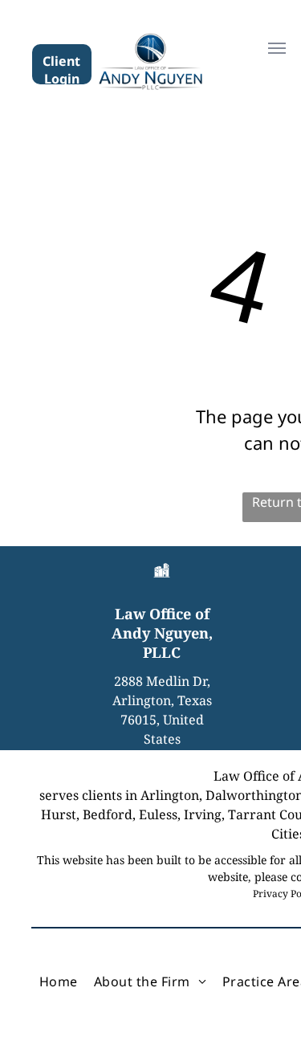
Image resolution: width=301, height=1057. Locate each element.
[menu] (277, 48)
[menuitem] (58, 981)
